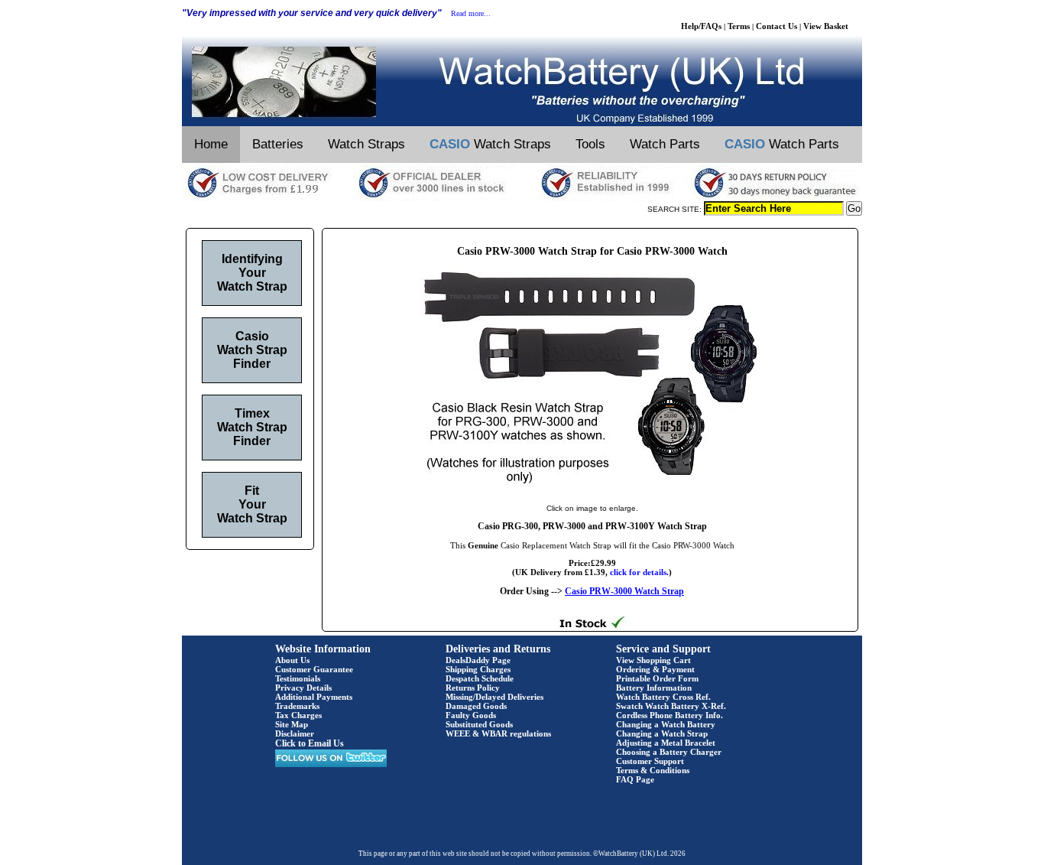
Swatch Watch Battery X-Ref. (671, 706)
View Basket (825, 26)
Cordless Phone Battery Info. (669, 715)
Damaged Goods (476, 706)
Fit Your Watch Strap (252, 504)
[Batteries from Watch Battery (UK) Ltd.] (522, 123)
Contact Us (776, 26)
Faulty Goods (471, 715)
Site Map (291, 724)
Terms (739, 26)
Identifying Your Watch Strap (252, 272)
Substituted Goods (479, 724)
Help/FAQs (701, 26)
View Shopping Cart (653, 660)
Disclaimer (294, 733)
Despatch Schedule (480, 678)
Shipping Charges (478, 669)
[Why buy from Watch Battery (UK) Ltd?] (522, 198)
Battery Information (654, 687)
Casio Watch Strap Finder (252, 350)
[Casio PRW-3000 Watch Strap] (592, 492)
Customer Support (650, 761)
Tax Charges (298, 715)
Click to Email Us (309, 743)
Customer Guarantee (314, 669)
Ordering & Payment (655, 669)
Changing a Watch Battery (665, 724)
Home (211, 144)
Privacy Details (303, 687)
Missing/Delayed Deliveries (494, 696)
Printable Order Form (657, 678)
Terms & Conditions (652, 770)
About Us (292, 660)
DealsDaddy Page (478, 660)
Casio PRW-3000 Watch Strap (624, 591)
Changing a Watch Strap (662, 733)
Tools (590, 144)
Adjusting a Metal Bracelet (665, 742)
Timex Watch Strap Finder (252, 427)
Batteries (277, 144)
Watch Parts (665, 144)
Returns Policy (473, 687)
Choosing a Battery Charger (668, 751)
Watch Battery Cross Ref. (663, 696)
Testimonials (297, 678)
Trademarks (297, 706)
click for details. (639, 572)
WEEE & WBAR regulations (498, 733)
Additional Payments (313, 696)
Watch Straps (366, 144)
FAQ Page (635, 779)
